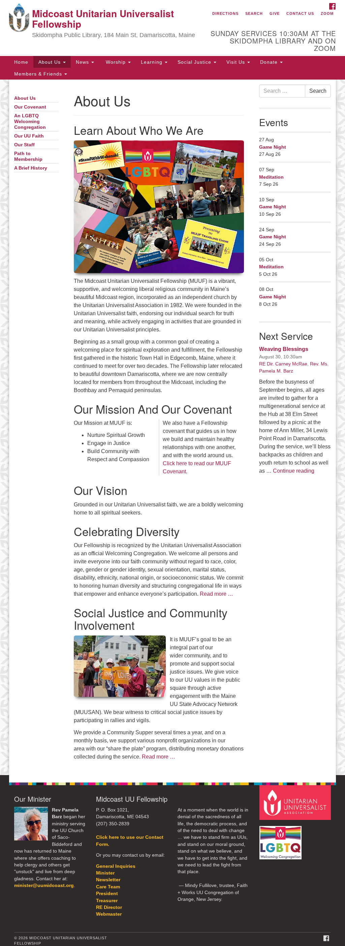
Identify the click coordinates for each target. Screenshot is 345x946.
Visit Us (236, 62)
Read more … (216, 594)
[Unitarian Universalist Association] (296, 802)
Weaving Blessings (283, 349)
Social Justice (195, 62)
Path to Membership (28, 156)
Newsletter (108, 879)
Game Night (272, 147)
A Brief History (30, 168)
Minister (105, 873)
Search (254, 13)
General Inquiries (115, 866)
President (107, 893)
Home (21, 62)
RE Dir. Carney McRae (283, 363)
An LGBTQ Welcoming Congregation (30, 121)
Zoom (327, 13)
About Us (50, 62)
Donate (269, 62)
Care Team (108, 886)
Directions (225, 13)
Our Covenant (30, 107)
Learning (152, 62)
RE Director (109, 907)
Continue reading (293, 471)
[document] (172, 427)
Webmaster (109, 914)
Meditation (271, 177)
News (83, 62)
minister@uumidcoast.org (44, 885)
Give (275, 13)
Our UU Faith (29, 136)
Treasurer (107, 900)
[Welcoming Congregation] (281, 839)
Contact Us (300, 13)
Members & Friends (39, 74)
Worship (115, 62)
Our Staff (24, 144)
